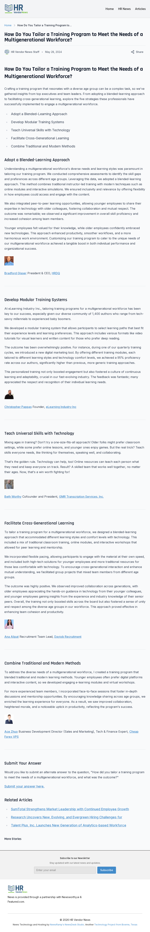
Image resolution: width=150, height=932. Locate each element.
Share (139, 51)
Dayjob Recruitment (67, 636)
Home (110, 9)
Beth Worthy (12, 496)
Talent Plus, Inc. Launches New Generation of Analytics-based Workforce (68, 825)
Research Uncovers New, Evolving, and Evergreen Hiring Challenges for (66, 817)
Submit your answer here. (24, 786)
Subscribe (106, 870)
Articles (140, 9)
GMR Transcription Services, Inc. (81, 496)
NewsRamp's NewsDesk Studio (67, 924)
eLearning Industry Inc (61, 407)
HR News (124, 9)
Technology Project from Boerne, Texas (115, 924)
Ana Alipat (11, 636)
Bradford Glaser (15, 273)
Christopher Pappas (18, 407)
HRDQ (56, 273)
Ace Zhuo (11, 731)
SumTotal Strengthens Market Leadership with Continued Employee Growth (70, 809)
